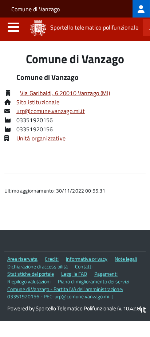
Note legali (126, 259)
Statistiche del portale (30, 274)
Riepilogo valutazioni (29, 281)
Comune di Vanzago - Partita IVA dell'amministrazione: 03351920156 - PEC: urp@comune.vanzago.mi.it (65, 293)
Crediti (52, 259)
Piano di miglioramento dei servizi (93, 281)
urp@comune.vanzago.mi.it (50, 110)
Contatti (83, 266)
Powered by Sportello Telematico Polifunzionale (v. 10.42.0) (74, 308)
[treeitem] (141, 9)
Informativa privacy (86, 259)
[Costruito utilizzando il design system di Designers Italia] (142, 310)
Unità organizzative (41, 138)
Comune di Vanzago (35, 9)
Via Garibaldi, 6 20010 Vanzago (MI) (65, 93)
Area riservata (22, 259)
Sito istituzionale (37, 102)
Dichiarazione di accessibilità (37, 266)
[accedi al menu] (13, 27)
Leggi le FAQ (74, 274)
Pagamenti (106, 274)
